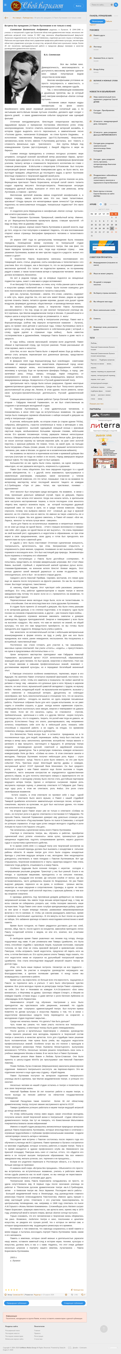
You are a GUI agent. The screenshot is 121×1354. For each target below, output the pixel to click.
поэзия (108, 391)
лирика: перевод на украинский (103, 371)
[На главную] (6, 18)
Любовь (94, 343)
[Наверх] (104, 1329)
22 (112, 228)
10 (92, 225)
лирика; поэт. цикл (98, 379)
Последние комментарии (14, 1336)
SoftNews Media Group (27, 1348)
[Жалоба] (66, 1295)
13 (104, 225)
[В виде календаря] (101, 204)
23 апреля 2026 (48, 1295)
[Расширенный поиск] (112, 5)
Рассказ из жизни (97, 364)
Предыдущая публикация (16, 1303)
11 (96, 225)
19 (100, 228)
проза (93, 395)
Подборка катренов (106, 360)
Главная (37, 1330)
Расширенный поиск (12, 1330)
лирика (93, 368)
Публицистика (78, 1290)
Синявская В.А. (18, 1295)
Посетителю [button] (39, 1326)
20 (104, 228)
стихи (93, 399)
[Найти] (116, 5)
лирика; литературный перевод (103, 375)
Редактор (37, 1295)
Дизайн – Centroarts (80, 1348)
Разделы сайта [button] (11, 1326)
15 (112, 225)
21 (108, 228)
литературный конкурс (99, 383)
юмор (100, 399)
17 (92, 228)
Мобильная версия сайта (14, 1339)
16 (116, 225)
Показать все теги (96, 404)
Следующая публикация (73, 1303)
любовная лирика (97, 387)
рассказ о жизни (104, 395)
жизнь (109, 364)
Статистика (38, 1339)
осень (109, 387)
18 (96, 228)
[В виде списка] (105, 204)
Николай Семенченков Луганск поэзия (103, 348)
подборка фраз (97, 391)
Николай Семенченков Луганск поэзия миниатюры (103, 354)
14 (108, 225)
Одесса (94, 360)
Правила (37, 1333)
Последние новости (12, 1333)
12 (100, 225)
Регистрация (38, 1336)
